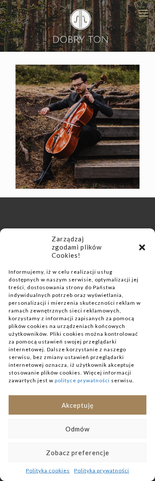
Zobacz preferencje (77, 452)
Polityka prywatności (101, 470)
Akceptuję (78, 405)
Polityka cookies (48, 470)
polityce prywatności (82, 380)
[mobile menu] (143, 13)
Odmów (77, 429)
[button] (142, 247)
